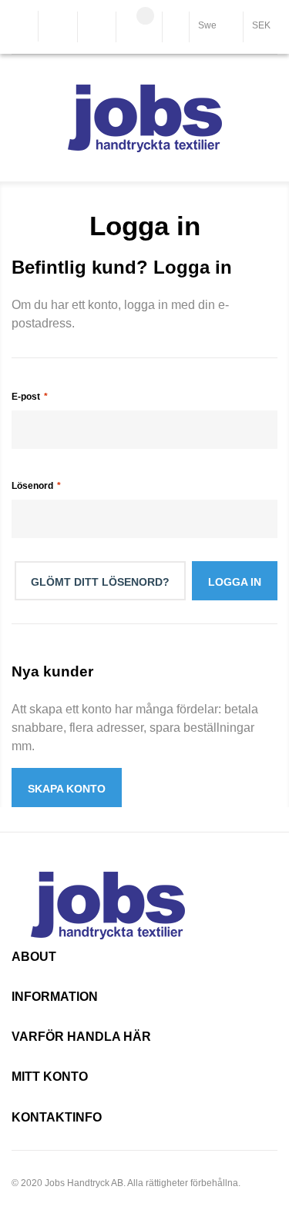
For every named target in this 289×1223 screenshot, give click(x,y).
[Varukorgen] (139, 28)
